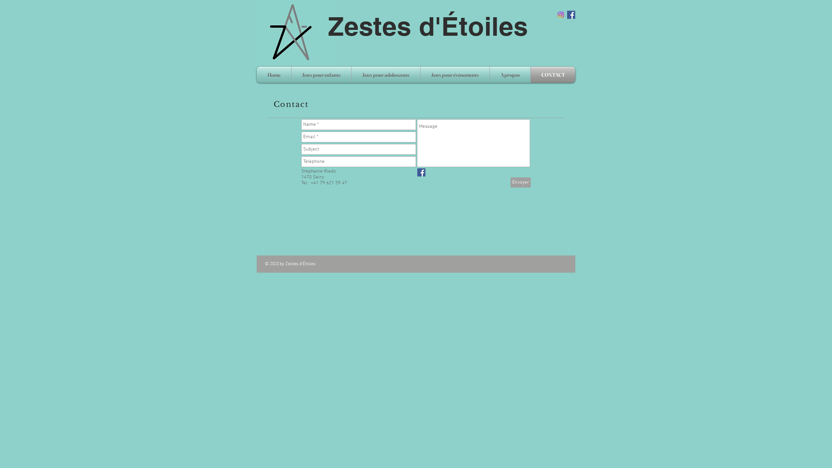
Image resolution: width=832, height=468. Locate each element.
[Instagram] (561, 15)
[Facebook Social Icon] (571, 15)
